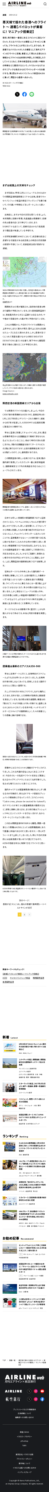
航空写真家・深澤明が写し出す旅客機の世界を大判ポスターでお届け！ (32, 1286)
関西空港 (22, 1108)
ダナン (21, 1106)
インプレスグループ (24, 1472)
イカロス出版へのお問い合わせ (24, 1468)
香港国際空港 (8, 982)
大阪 (36, 1074)
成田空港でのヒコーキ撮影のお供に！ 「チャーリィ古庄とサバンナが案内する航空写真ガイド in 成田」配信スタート (32, 1268)
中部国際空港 (23, 1258)
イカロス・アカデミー (24, 1436)
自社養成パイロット (37, 1226)
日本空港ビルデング (33, 1124)
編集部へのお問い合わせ (24, 1417)
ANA (20, 1053)
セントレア (30, 1254)
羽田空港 (32, 1204)
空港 (41, 1308)
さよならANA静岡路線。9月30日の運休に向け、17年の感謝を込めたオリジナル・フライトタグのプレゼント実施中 (32, 1147)
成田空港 (22, 1124)
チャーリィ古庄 (29, 1276)
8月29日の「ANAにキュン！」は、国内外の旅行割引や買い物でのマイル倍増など (32, 1047)
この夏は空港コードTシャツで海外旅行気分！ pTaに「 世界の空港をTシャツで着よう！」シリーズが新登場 (32, 1302)
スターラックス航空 (25, 1093)
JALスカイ (36, 1173)
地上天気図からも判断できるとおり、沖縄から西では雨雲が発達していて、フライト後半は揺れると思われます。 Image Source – (24, 388)
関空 (27, 1077)
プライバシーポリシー (24, 1459)
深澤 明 (25, 1292)
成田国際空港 (23, 1279)
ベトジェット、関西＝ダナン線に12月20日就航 (32, 1100)
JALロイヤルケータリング (27, 1176)
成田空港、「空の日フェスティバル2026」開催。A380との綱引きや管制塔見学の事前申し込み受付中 (32, 1185)
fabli (20, 1292)
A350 (5, 978)
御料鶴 (39, 1176)
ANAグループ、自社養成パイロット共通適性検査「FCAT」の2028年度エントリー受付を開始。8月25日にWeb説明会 (32, 1215)
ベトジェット (28, 1106)
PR (25, 1254)
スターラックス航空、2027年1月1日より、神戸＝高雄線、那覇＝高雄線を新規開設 (32, 1086)
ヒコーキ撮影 (39, 1276)
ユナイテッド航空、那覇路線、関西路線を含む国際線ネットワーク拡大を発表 (32, 1062)
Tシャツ (25, 1308)
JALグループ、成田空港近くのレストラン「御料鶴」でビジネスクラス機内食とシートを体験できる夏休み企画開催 (32, 1165)
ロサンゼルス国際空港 (26, 1074)
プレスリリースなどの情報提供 (24, 1409)
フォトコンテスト (40, 1254)
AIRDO (21, 1223)
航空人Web (24, 1432)
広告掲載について (24, 1413)
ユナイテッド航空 (25, 1072)
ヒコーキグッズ (34, 1308)
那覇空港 (22, 1077)
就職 (28, 1226)
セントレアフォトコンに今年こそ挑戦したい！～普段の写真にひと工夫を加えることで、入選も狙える (32, 1248)
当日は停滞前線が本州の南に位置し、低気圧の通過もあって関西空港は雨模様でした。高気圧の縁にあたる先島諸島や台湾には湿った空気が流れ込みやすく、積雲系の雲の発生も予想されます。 (24, 294)
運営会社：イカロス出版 (24, 1454)
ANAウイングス (34, 1223)
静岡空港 (26, 1155)
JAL (20, 1173)
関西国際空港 (38, 978)
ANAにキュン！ (27, 1053)
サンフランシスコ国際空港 (27, 1069)
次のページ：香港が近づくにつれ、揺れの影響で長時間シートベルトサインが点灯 (24, 904)
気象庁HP (6, 302)
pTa (20, 1308)
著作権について (24, 1463)
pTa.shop (24, 1441)
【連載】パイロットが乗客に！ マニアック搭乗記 (21, 974)
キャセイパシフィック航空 (20, 978)
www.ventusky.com (10, 394)
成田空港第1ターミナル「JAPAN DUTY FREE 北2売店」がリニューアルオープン (32, 1117)
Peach (42, 1223)
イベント (22, 1191)
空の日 (35, 1191)
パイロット (22, 1226)
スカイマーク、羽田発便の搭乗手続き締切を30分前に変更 (32, 1198)
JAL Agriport (27, 1173)
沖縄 (40, 1074)
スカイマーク (23, 1204)
